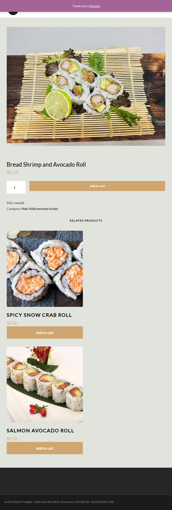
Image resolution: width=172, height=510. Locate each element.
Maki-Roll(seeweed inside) (40, 209)
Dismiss (94, 6)
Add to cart (97, 186)
